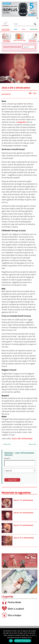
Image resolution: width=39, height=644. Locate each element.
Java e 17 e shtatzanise (23, 538)
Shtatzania (6, 29)
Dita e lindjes (14, 615)
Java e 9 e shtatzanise (23, 525)
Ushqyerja (33, 29)
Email (7, 458)
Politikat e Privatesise (22, 641)
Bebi (15, 29)
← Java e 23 (6, 444)
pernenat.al (6, 94)
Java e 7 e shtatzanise (23, 500)
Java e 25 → (33, 444)
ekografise (21, 122)
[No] (36, 636)
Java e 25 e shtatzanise (21, 439)
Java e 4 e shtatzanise (23, 513)
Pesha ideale (14, 602)
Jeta (23, 29)
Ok (11, 641)
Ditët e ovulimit (16, 609)
